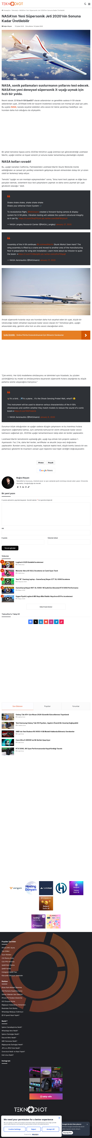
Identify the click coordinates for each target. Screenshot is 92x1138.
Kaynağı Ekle (67, 1133)
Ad (3, 528)
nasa (41, 462)
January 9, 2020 (47, 417)
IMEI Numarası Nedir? (9, 1041)
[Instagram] (25, 487)
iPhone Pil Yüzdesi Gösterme (12, 998)
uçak (51, 462)
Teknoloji (15, 10)
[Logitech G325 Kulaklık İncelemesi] (8, 564)
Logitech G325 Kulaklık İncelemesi (29, 562)
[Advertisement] (46, 130)
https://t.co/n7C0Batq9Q (29, 254)
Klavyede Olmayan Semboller (12, 975)
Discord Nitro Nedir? (9, 1038)
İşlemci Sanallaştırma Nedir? (12, 1027)
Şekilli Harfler (6, 968)
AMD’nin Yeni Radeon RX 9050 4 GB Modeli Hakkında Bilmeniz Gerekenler (45, 731)
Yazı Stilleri (5, 951)
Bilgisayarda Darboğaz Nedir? (12, 1044)
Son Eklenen (18, 706)
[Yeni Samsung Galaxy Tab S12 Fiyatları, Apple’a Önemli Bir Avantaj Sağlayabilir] (8, 725)
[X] (20, 487)
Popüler (47, 706)
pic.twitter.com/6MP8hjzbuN (54, 218)
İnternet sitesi (53, 538)
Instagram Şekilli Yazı (9, 972)
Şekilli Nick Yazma (8, 965)
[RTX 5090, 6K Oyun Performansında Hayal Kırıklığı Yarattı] (8, 751)
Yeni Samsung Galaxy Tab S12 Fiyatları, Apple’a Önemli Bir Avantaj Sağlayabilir (47, 723)
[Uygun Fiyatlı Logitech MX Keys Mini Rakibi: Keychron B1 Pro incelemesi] (8, 598)
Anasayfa (6, 10)
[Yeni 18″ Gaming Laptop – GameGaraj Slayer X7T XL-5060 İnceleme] (8, 581)
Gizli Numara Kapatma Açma (12, 991)
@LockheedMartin (45, 244)
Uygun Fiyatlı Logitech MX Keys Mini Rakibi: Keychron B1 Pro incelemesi (44, 596)
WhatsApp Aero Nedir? (10, 1031)
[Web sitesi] (17, 487)
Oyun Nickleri (6, 955)
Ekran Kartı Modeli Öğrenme (12, 987)
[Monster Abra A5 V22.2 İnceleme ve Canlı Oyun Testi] (8, 573)
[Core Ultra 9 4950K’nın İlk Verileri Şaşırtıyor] (8, 742)
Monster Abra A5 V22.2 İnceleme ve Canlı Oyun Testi (37, 571)
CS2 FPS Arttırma (8, 962)
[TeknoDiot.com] (12, 4)
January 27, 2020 (64, 224)
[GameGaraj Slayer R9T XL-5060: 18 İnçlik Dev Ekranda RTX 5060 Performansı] (8, 590)
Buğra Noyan (7, 26)
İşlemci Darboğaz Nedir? (10, 1034)
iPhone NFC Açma (8, 948)
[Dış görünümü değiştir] (85, 4)
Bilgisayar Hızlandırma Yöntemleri (14, 1005)
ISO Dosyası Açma (8, 1001)
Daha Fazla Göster (46, 607)
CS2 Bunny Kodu (8, 958)
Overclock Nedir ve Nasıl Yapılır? (13, 1051)
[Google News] (46, 470)
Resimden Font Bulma (9, 1008)
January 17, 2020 (48, 260)
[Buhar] (28, 487)
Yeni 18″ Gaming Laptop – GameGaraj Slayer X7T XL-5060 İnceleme (43, 579)
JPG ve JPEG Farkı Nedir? (11, 1048)
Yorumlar (75, 706)
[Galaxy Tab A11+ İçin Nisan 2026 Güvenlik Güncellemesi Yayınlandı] (8, 716)
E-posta (4, 538)
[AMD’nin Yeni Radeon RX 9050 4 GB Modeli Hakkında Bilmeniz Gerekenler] (8, 733)
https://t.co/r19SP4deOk (25, 411)
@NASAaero (33, 212)
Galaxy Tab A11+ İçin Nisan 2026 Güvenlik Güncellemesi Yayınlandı (42, 715)
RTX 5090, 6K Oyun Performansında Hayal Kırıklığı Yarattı (39, 749)
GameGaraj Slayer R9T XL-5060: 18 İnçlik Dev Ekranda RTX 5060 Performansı (47, 588)
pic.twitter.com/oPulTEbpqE (53, 254)
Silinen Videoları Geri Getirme (12, 994)
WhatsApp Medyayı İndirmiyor (12, 1012)
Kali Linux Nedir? (8, 1055)
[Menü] (89, 4)
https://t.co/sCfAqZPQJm (30, 218)
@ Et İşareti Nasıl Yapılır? (10, 1015)
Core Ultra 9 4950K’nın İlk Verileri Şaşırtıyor (33, 740)
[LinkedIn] (23, 487)
